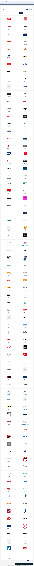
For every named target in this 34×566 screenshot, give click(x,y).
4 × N (31, 9)
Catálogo (4, 4)
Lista (24, 9)
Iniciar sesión (31, 1)
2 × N (26, 9)
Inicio (1, 4)
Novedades (8, 4)
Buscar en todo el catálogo (5, 11)
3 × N (29, 9)
